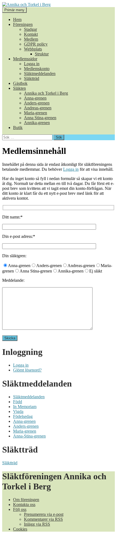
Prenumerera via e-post (43, 514)
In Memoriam (24, 406)
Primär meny (14, 10)
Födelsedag (23, 416)
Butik (18, 127)
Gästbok (20, 83)
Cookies (20, 529)
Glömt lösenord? (27, 370)
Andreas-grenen (37, 108)
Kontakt (31, 34)
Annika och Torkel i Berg (46, 93)
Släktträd (31, 78)
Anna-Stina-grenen (29, 436)
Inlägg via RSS (37, 524)
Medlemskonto (37, 68)
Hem (17, 19)
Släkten (19, 88)
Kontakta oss (24, 504)
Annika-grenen (37, 122)
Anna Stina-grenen (40, 117)
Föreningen (23, 24)
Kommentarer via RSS (43, 519)
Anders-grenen (37, 103)
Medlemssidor (25, 58)
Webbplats (33, 49)
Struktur (42, 54)
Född (17, 401)
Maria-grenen (35, 112)
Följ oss (19, 509)
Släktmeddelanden (40, 73)
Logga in (31, 63)
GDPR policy (36, 44)
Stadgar (30, 29)
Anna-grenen (35, 98)
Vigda (18, 411)
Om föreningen (26, 499)
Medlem (31, 39)
